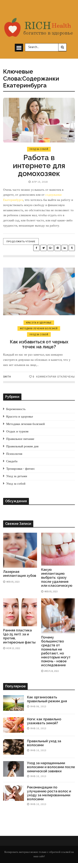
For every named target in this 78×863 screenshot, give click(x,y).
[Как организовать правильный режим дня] (13, 703)
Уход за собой (39, 149)
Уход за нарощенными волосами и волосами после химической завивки (51, 767)
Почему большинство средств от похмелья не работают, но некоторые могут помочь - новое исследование (56, 651)
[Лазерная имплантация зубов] (20, 550)
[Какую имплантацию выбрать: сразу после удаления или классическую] (58, 549)
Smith (7, 376)
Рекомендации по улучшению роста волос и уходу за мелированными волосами (49, 793)
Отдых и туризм (17, 431)
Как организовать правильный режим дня (47, 699)
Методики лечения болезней (39, 328)
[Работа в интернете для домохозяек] (39, 120)
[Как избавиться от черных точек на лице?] (39, 291)
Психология (14, 453)
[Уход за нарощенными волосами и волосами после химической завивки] (13, 769)
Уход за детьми (16, 476)
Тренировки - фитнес (20, 468)
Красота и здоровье (39, 322)
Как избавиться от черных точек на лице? (39, 344)
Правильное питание (20, 439)
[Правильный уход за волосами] (13, 747)
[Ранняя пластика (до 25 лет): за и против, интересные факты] (20, 612)
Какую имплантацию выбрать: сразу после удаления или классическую (56, 578)
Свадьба (11, 461)
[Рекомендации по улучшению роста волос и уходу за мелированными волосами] (13, 793)
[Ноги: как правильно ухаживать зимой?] (13, 725)
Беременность (16, 409)
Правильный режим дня (22, 446)
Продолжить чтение (20, 241)
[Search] (62, 47)
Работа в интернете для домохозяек (39, 165)
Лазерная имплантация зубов (19, 574)
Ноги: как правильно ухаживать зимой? (44, 721)
